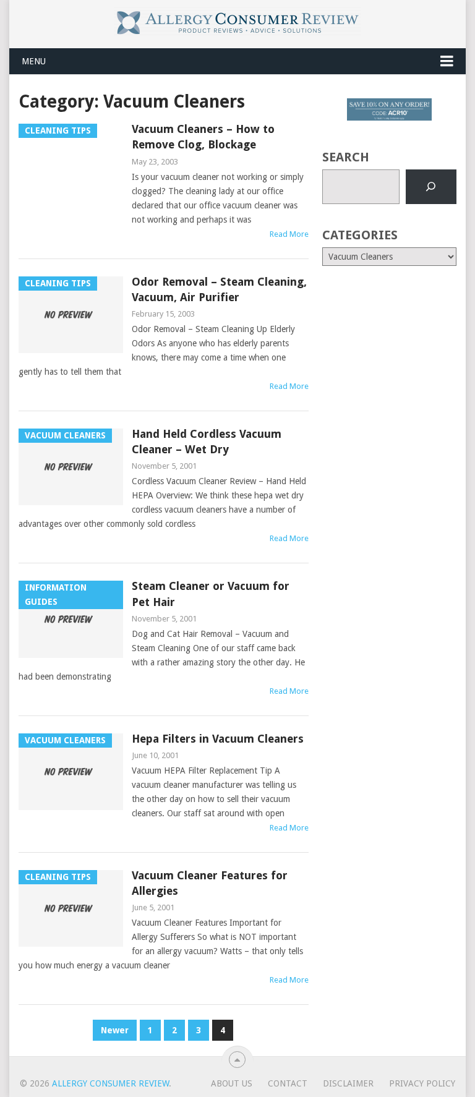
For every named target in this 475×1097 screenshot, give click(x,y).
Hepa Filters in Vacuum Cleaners (218, 738)
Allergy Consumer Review (110, 1083)
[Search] (431, 186)
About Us (231, 1083)
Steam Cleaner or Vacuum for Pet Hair (210, 593)
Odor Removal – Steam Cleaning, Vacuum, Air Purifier (219, 289)
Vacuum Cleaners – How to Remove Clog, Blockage (203, 136)
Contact (287, 1083)
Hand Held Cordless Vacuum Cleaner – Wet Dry (206, 441)
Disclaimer (348, 1083)
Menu (34, 61)
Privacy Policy (422, 1083)
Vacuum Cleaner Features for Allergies (210, 883)
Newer (115, 1030)
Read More (289, 234)
